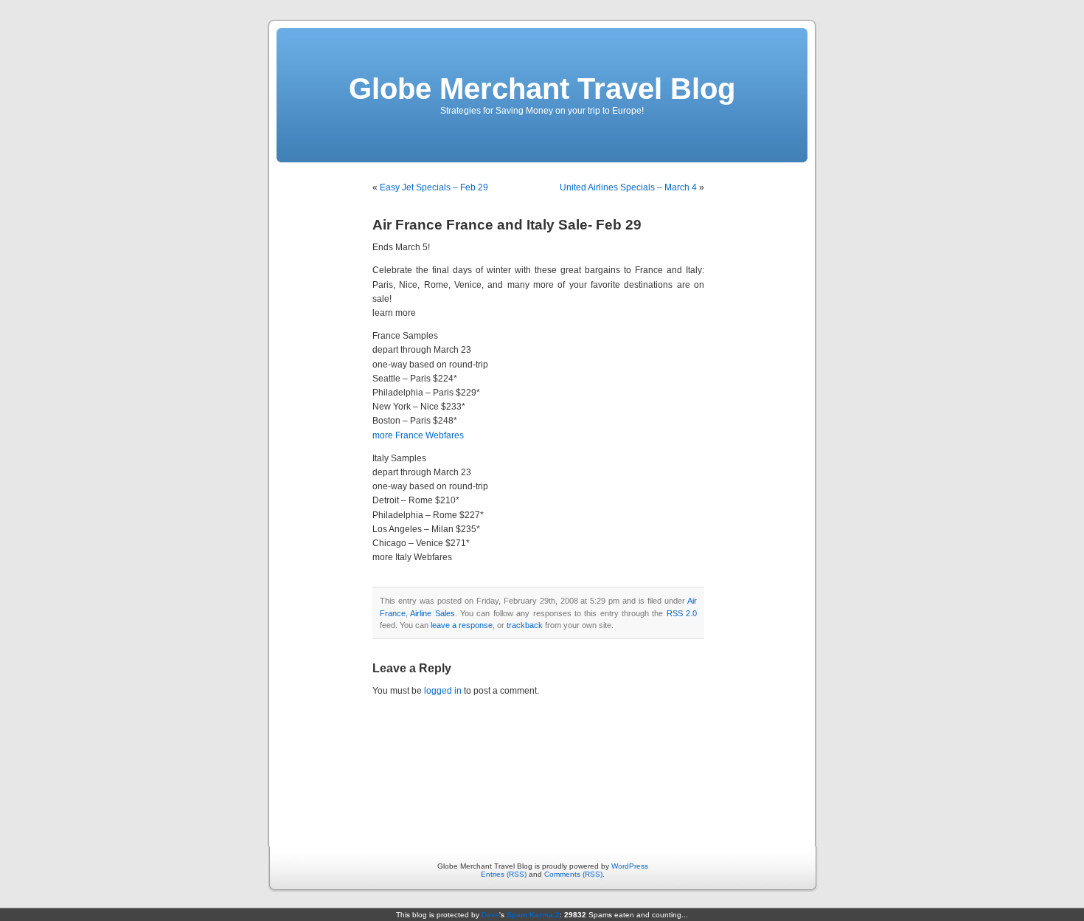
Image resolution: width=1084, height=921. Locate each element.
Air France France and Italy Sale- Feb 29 (507, 224)
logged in (443, 691)
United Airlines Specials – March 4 (628, 187)
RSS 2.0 (682, 613)
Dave (490, 915)
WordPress (629, 866)
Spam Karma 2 (533, 915)
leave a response (462, 625)
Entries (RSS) (504, 874)
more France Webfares (418, 435)
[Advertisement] (542, 770)
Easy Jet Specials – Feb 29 (434, 187)
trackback (525, 625)
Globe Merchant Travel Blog (542, 88)
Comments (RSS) (573, 874)
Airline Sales (432, 613)
